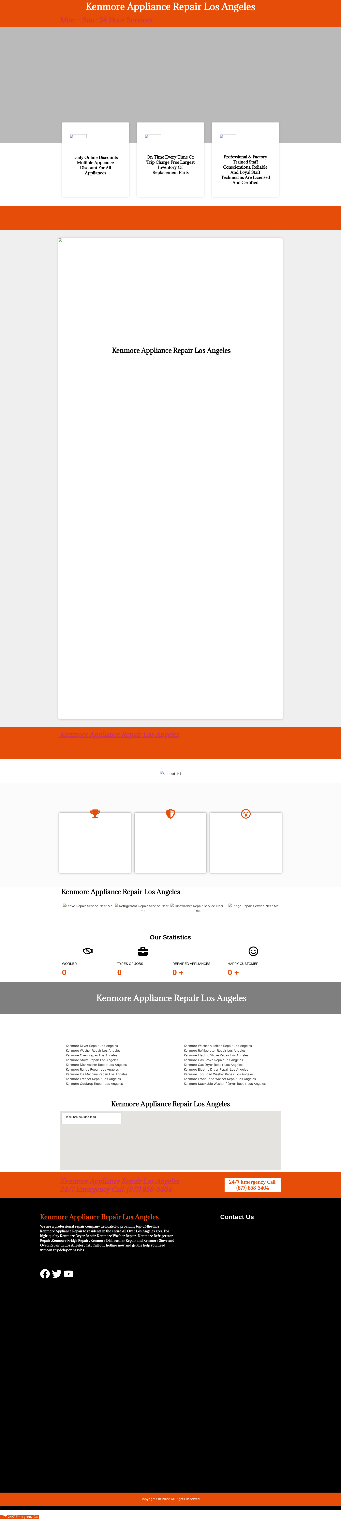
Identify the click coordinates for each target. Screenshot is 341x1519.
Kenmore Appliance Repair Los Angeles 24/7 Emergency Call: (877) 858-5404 (119, 1185)
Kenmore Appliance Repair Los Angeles (118, 734)
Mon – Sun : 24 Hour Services (106, 19)
